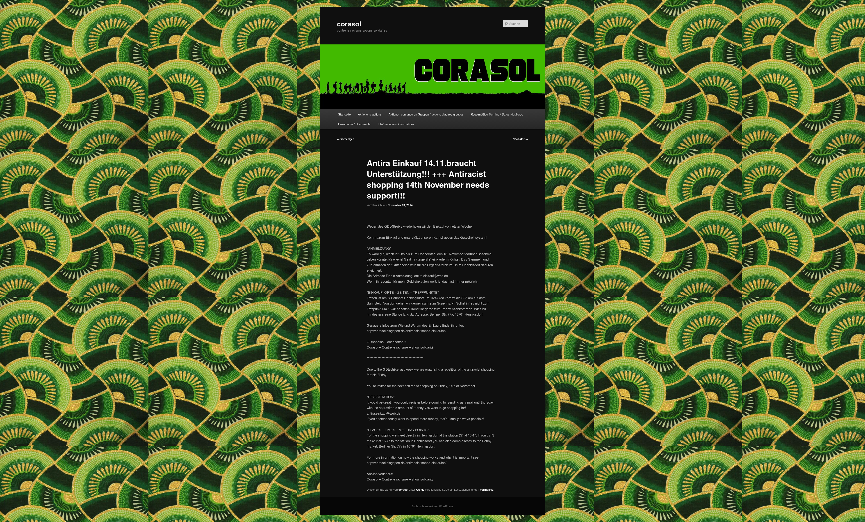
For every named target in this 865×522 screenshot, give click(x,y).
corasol (349, 23)
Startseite (344, 114)
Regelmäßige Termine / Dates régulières (497, 114)
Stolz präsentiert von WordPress (432, 506)
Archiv (420, 489)
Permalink (486, 489)
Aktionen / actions (370, 114)
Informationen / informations (396, 124)
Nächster (520, 139)
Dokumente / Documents (354, 124)
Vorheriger (345, 139)
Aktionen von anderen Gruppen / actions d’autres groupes (426, 114)
